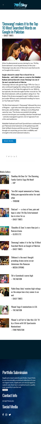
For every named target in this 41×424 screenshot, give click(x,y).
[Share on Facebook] (6, 156)
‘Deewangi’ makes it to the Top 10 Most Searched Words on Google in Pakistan (26, 246)
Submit (5, 390)
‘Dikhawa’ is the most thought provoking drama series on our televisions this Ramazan (22, 262)
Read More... (9, 141)
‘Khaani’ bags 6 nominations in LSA (24, 308)
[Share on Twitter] (9, 156)
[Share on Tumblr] (16, 156)
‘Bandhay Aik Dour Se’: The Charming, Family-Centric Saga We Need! (25, 179)
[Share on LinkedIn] (14, 156)
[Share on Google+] (12, 156)
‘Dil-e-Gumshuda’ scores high (22, 277)
